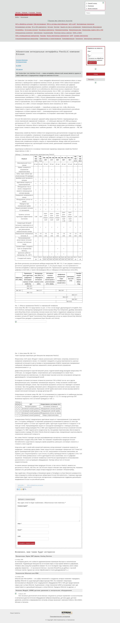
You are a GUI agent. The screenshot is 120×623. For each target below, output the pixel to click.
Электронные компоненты (92, 38)
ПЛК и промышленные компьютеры (27, 36)
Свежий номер (92, 3)
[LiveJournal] (26, 489)
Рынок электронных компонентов (58, 36)
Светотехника (38, 33)
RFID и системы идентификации (57, 24)
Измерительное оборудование (92, 27)
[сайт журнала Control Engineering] (79, 613)
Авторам (18, 12)
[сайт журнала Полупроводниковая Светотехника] (52, 613)
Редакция (24, 12)
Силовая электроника (81, 36)
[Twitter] (20, 489)
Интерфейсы (19, 30)
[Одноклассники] (22, 489)
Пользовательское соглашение (60, 616)
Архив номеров (92, 8)
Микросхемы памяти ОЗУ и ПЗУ (92, 30)
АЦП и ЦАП (72, 24)
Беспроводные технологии (85, 24)
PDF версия (19, 69)
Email (20, 530)
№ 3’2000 (18, 65)
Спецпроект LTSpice (35, 15)
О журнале (31, 12)
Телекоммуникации (68, 38)
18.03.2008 (21, 485)
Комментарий (23, 506)
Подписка (91, 6)
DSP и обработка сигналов (24, 24)
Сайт (19, 536)
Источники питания (31, 30)
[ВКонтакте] (18, 489)
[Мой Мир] (24, 489)
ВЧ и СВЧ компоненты (39, 27)
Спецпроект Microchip (21, 15)
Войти (17, 17)
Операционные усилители (24, 33)
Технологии (79, 38)
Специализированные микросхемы (26, 38)
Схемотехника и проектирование (50, 38)
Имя (89, 51)
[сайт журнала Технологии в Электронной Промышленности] (39, 613)
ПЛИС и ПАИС (77, 33)
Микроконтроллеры (61, 30)
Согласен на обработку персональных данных (95, 59)
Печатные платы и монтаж (63, 33)
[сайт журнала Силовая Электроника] (26, 613)
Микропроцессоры (75, 30)
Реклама (38, 12)
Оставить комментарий (25, 487)
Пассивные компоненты (46, 30)
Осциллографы (48, 33)
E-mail (89, 55)
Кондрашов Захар (21, 62)
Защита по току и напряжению (70, 27)
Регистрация (24, 17)
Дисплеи (56, 27)
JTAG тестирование (40, 24)
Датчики (50, 27)
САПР (71, 36)
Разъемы (43, 36)
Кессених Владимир (22, 60)
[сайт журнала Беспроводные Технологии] (67, 613)
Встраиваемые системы (23, 27)
